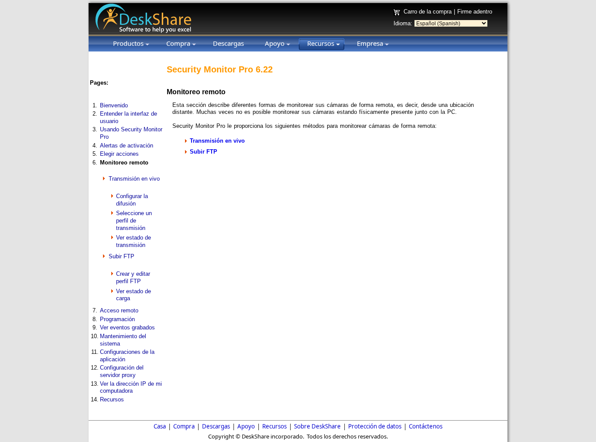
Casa (160, 426)
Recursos (112, 399)
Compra (184, 426)
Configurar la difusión (132, 200)
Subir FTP (121, 256)
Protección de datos (374, 426)
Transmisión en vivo (134, 178)
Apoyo (246, 426)
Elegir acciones (119, 154)
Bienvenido (114, 105)
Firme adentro (474, 11)
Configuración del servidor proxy (122, 371)
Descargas (216, 426)
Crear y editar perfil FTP (133, 277)
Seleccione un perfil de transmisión (134, 220)
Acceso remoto (119, 310)
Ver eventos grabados (127, 327)
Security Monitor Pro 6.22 (220, 69)
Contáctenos (425, 426)
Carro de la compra (428, 11)
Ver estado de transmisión (133, 241)
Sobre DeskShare (317, 426)
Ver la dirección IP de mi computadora (131, 387)
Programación (117, 319)
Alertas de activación (126, 145)
